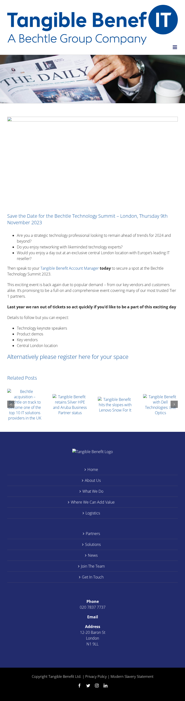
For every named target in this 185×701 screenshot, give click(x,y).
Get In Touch (93, 577)
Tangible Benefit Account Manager (69, 268)
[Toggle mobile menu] (175, 47)
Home (92, 469)
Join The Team (93, 566)
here (84, 357)
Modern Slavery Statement (132, 676)
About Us (93, 480)
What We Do (92, 491)
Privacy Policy (96, 676)
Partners (93, 533)
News (93, 555)
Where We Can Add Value (93, 502)
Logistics (93, 513)
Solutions (93, 544)
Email (92, 617)
